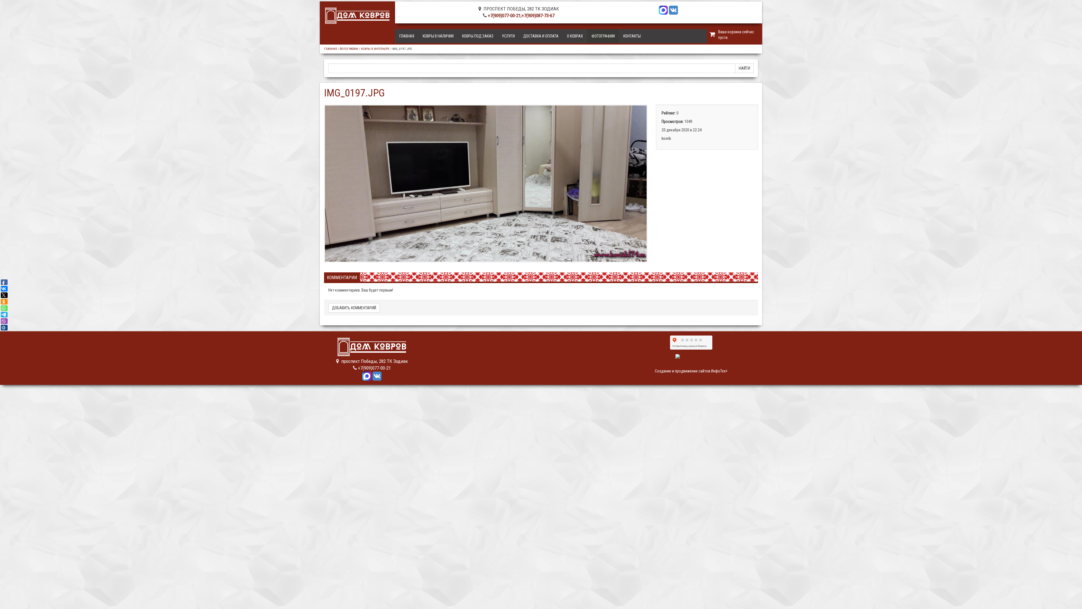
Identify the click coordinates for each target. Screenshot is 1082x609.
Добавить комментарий (354, 308)
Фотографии (603, 36)
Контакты (632, 36)
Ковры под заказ (477, 36)
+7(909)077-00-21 (504, 15)
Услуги (508, 36)
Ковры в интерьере (375, 49)
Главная (406, 36)
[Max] (663, 9)
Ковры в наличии (438, 36)
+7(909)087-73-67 (538, 15)
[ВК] (673, 9)
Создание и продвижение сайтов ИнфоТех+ (691, 371)
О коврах (575, 36)
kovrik (666, 138)
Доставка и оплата (540, 36)
